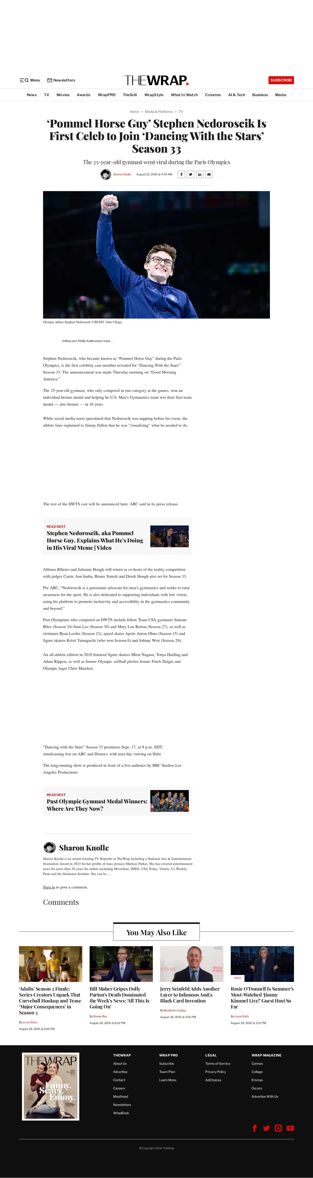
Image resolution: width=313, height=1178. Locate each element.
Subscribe (281, 80)
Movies (63, 95)
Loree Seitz (30, 1022)
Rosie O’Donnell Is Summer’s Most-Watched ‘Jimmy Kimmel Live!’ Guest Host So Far (262, 997)
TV (46, 95)
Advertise (120, 1072)
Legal (211, 1055)
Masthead (120, 1096)
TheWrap (122, 1055)
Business (260, 95)
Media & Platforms (159, 112)
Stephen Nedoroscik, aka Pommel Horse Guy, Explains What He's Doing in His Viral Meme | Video (95, 540)
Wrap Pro (168, 1055)
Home (134, 112)
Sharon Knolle (122, 174)
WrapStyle (154, 95)
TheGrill (130, 95)
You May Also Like (156, 932)
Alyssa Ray (100, 1016)
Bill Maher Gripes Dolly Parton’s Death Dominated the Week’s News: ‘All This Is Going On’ (119, 997)
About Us (120, 1063)
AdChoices (213, 1080)
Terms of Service (217, 1063)
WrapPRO (106, 95)
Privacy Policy (215, 1072)
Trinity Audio (86, 341)
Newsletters (64, 80)
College (257, 1072)
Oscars (257, 1088)
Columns (213, 95)
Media (280, 95)
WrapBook (121, 1113)
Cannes (257, 1063)
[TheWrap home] (156, 80)
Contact (119, 1080)
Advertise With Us (265, 1096)
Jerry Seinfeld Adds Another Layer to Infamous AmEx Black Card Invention (190, 994)
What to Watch (184, 95)
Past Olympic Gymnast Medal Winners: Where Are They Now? (97, 804)
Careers (119, 1088)
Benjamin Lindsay (175, 1010)
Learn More (167, 1080)
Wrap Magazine (267, 1055)
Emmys (257, 1080)
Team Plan (167, 1072)
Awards (83, 95)
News (32, 95)
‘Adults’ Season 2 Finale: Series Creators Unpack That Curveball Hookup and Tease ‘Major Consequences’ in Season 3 (50, 1000)
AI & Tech (236, 95)
